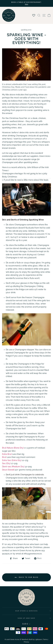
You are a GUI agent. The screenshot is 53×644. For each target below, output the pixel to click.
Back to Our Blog (28, 577)
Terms (45, 639)
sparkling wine (26, 30)
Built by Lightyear (35, 639)
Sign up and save (26, 618)
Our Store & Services (26, 611)
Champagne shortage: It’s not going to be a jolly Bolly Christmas (24, 175)
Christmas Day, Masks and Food (15, 87)
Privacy (26, 642)
